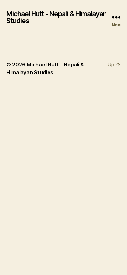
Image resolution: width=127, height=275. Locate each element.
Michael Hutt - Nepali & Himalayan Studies (56, 17)
